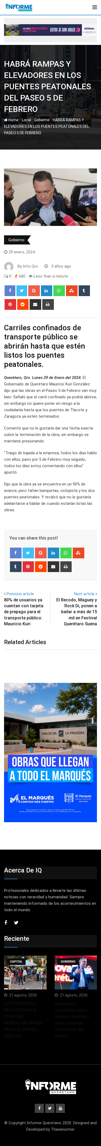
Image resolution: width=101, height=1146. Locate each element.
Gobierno (42, 120)
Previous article (20, 593)
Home (13, 120)
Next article (84, 593)
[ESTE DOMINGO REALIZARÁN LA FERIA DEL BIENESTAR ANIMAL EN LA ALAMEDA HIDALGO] (25, 972)
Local (26, 120)
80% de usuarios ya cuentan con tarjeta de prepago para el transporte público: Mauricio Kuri (23, 612)
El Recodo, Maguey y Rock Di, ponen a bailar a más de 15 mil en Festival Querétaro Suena (76, 612)
